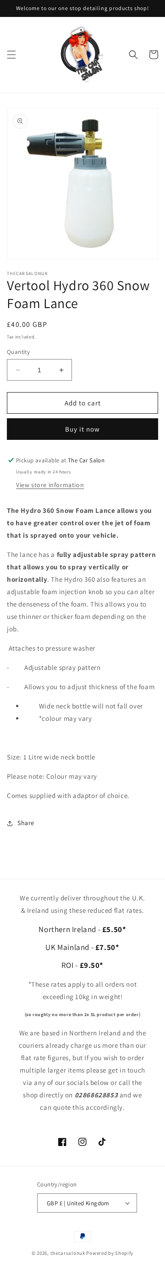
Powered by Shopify (109, 1253)
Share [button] (25, 823)
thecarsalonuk (67, 1253)
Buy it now (82, 429)
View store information (50, 485)
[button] (11, 55)
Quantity (18, 352)
